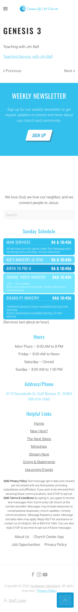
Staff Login (17, 600)
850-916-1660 (39, 399)
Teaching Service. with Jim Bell (28, 56)
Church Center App (49, 537)
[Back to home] (39, 8)
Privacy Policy (55, 544)
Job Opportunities (25, 544)
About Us (22, 537)
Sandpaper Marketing (45, 586)
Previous (13, 71)
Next (68, 71)
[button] (5, 8)
